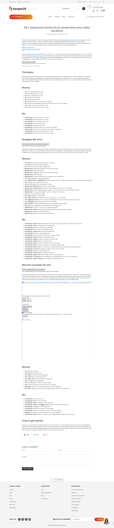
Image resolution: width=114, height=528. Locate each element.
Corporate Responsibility (46, 492)
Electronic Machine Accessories (77, 495)
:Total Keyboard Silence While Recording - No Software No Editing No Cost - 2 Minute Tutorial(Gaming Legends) (57, 282)
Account (11, 492)
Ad (22, 51)
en (99, 2)
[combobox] (46, 8)
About (42, 489)
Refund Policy (12, 504)
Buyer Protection (82, 2)
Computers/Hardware (75, 501)
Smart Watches (74, 507)
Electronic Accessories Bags (77, 489)
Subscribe (99, 519)
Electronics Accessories (76, 498)
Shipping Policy (12, 507)
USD (104, 2)
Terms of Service (12, 501)
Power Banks (74, 492)
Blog (63, 16)
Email (59, 450)
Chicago (13, 2)
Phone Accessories (75, 504)
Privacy (42, 495)
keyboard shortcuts (71, 40)
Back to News (58, 479)
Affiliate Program (74, 510)
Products (57, 16)
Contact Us (71, 16)
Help (90, 2)
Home (50, 16)
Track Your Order (25, 2)
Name (23, 450)
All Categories (18, 17)
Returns (11, 498)
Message (24, 457)
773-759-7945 (98, 8)
